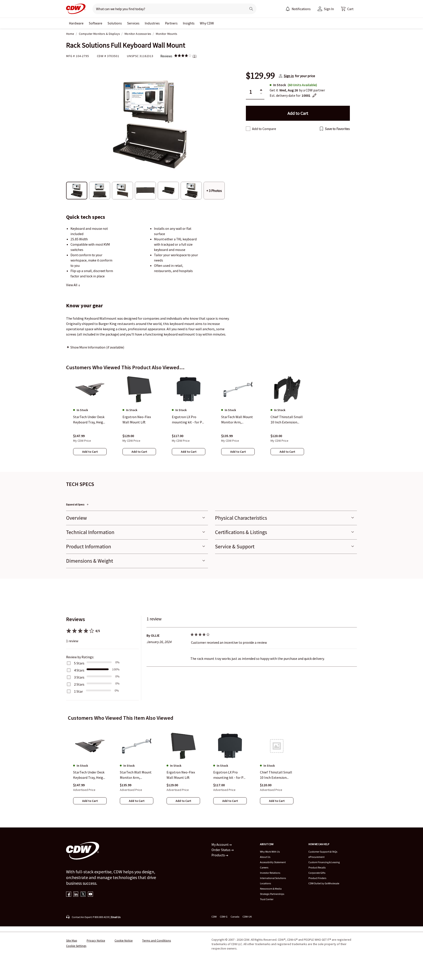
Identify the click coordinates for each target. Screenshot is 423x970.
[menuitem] (288, 9)
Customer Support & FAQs (322, 851)
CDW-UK (247, 916)
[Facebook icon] (68, 894)
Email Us (116, 917)
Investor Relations (270, 872)
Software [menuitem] (95, 23)
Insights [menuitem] (189, 23)
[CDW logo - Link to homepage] (75, 9)
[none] (76, 23)
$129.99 (260, 75)
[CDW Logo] (75, 9)
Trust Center (266, 899)
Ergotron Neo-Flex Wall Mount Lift (181, 775)
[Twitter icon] (83, 894)
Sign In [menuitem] (329, 9)
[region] (211, 419)
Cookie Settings (76, 946)
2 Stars (79, 684)
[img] (183, 56)
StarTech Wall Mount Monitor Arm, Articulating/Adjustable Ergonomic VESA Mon (136, 775)
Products (219, 855)
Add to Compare (264, 128)
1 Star (78, 691)
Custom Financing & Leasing (324, 862)
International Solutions (273, 878)
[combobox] (168, 9)
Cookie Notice (124, 940)
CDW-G (223, 916)
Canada (235, 916)
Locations (265, 883)
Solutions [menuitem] (115, 23)
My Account (220, 844)
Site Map (71, 940)
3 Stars (79, 677)
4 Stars (79, 670)
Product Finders (317, 878)
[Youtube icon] (90, 894)
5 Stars (79, 663)
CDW (214, 916)
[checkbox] (248, 128)
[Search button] (251, 8)
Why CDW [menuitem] (207, 23)
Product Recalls (317, 867)
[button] (347, 9)
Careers (264, 867)
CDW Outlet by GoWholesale (323, 883)
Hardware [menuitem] (76, 23)
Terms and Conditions (156, 940)
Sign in (289, 76)
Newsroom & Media (271, 888)
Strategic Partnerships (272, 894)
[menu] (298, 9)
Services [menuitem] (133, 23)
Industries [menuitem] (152, 23)
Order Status (221, 850)
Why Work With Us (270, 851)
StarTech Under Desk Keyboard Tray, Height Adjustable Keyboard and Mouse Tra (90, 775)
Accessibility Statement (273, 862)
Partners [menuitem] (171, 23)
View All (72, 285)
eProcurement (316, 857)
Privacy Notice (96, 940)
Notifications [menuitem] (301, 9)
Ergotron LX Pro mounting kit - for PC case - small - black (229, 775)
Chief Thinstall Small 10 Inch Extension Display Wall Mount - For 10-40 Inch (276, 775)
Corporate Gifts (316, 872)
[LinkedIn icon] (75, 894)
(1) (195, 56)
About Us (265, 857)
